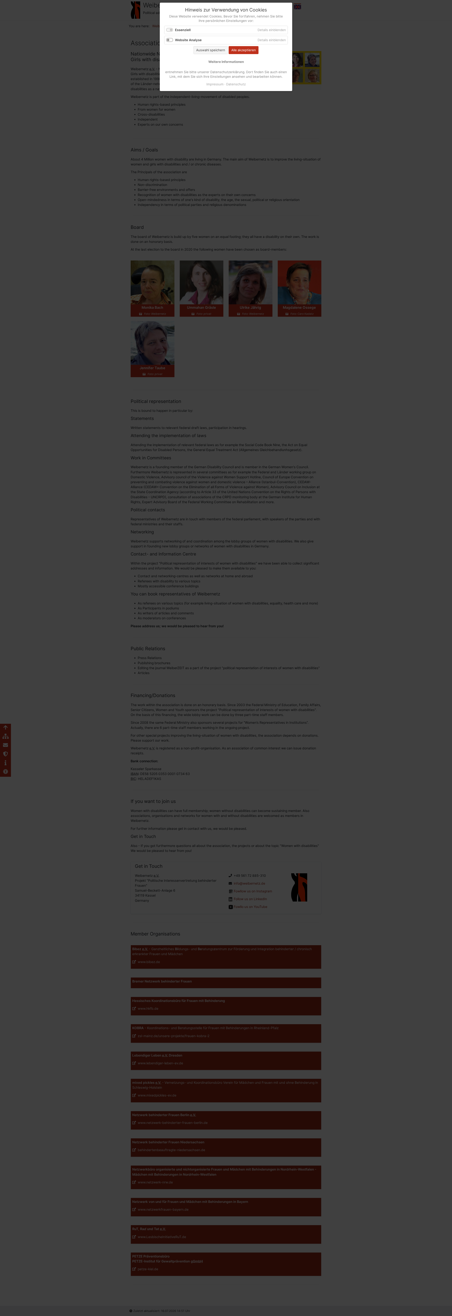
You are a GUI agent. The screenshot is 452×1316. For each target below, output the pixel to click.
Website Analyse (188, 40)
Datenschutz (236, 84)
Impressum (215, 84)
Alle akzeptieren (243, 50)
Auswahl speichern (210, 50)
